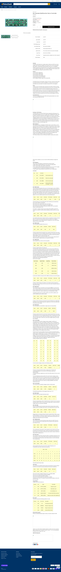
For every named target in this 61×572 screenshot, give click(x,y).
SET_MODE (42, 183)
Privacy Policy (18, 553)
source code (43, 531)
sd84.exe (35, 531)
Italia (57, 565)
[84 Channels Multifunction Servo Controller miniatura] (5, 36)
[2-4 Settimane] (38, 23)
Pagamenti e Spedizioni (4, 554)
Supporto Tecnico (3, 558)
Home (2, 9)
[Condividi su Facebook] (33, 544)
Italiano (52, 565)
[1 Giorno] (34, 23)
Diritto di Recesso (18, 554)
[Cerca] (49, 4)
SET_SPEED (42, 180)
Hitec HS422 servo (35, 190)
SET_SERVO (42, 175)
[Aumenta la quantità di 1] (41, 27)
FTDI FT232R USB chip (44, 113)
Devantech (34, 14)
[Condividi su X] (34, 544)
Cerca (2, 568)
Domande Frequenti (4, 553)
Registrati (33, 559)
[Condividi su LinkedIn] (36, 544)
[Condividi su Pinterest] (37, 544)
